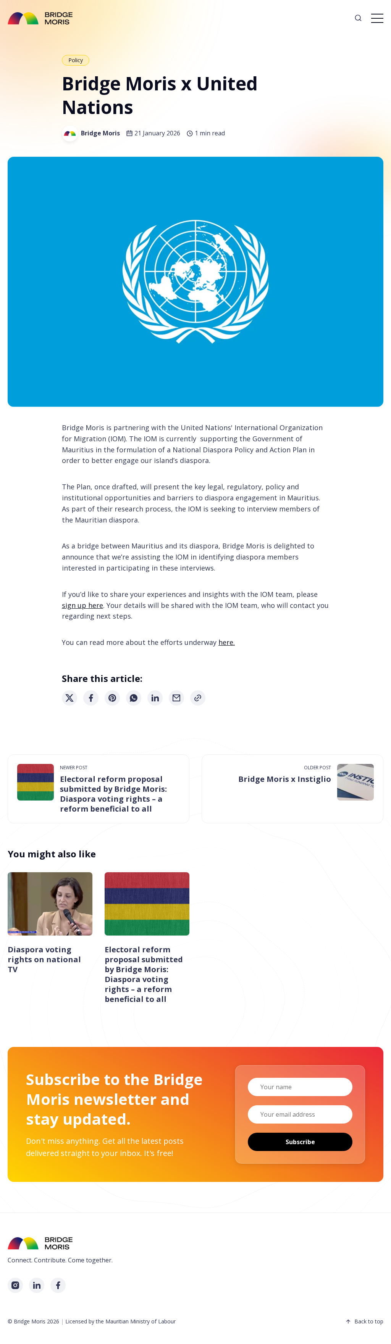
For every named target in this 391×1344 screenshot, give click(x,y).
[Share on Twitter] (69, 698)
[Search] (358, 18)
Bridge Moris (100, 133)
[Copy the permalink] (197, 698)
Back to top (368, 1321)
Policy (75, 60)
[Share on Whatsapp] (133, 698)
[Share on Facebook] (91, 698)
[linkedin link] (36, 1285)
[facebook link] (58, 1285)
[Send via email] (176, 698)
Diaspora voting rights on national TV (44, 959)
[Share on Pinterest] (112, 698)
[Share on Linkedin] (155, 698)
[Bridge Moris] (70, 133)
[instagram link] (15, 1285)
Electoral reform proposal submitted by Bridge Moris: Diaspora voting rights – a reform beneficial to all (113, 794)
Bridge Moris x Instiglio (284, 779)
